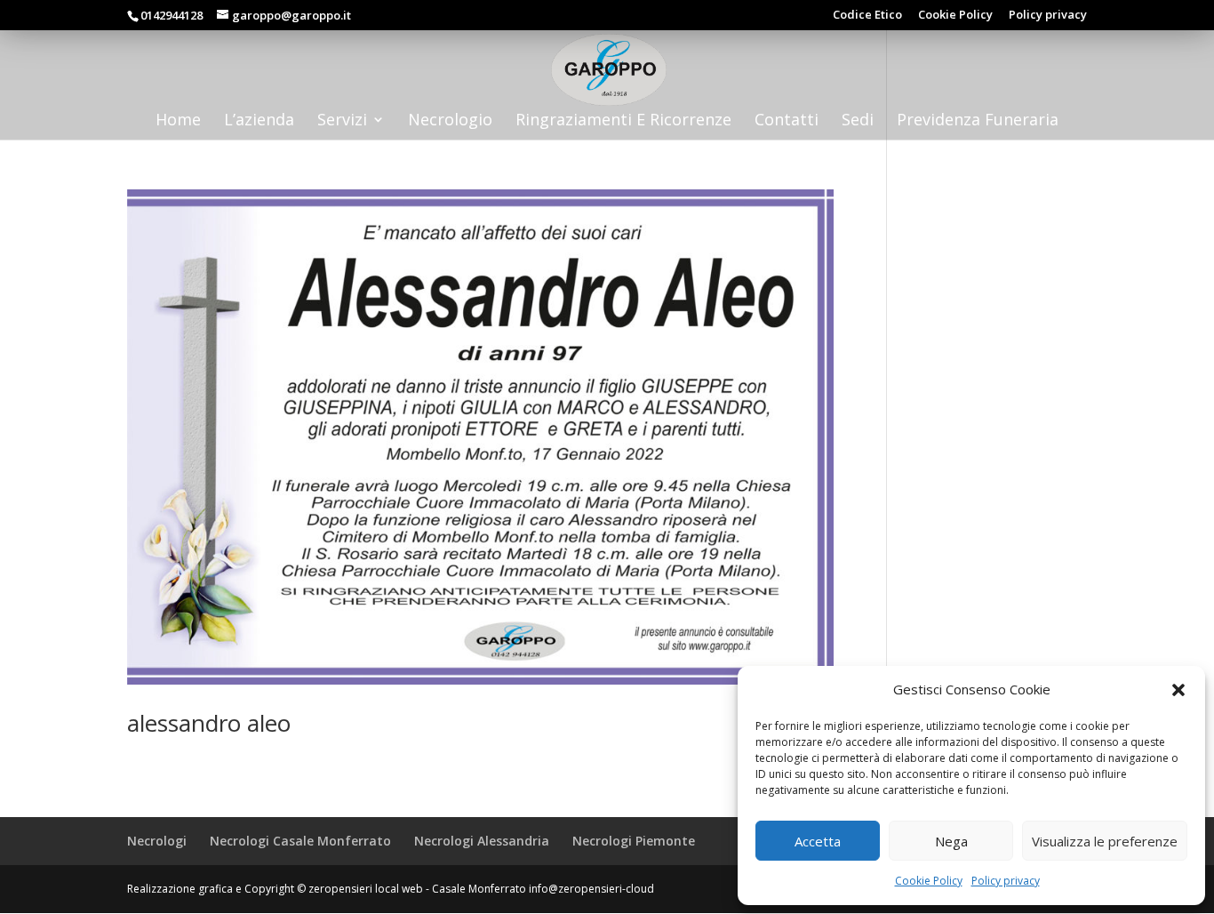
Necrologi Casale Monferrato (300, 840)
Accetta (818, 841)
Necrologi (157, 840)
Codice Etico (867, 15)
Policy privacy (1005, 880)
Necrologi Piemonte (633, 840)
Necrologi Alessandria (481, 840)
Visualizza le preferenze (1105, 841)
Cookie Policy (928, 880)
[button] (1178, 690)
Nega (951, 841)
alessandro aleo (209, 723)
